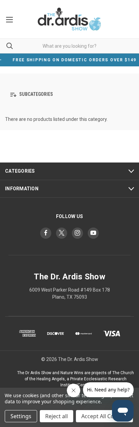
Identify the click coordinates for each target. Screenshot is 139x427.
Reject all (56, 416)
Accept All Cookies (104, 416)
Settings (20, 416)
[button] (69, 94)
